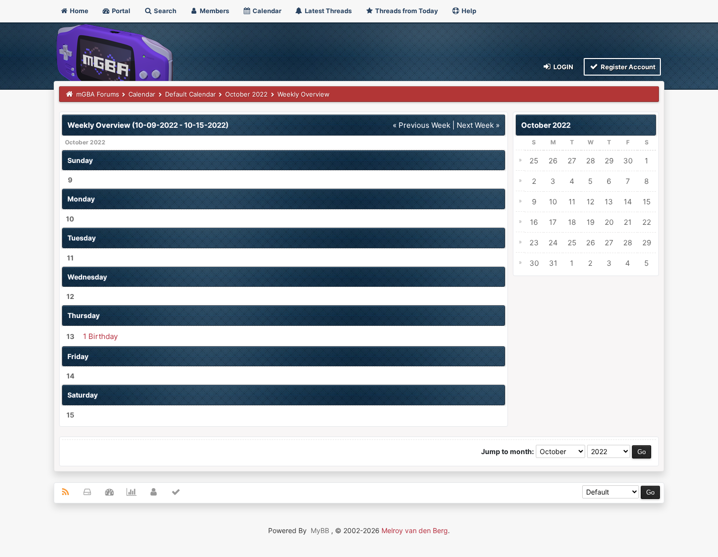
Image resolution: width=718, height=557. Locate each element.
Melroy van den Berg (414, 530)
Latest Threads (327, 11)
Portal (120, 11)
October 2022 (246, 94)
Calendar (266, 11)
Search (164, 11)
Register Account (627, 67)
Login (562, 67)
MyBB (320, 530)
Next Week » (478, 125)
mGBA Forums (97, 94)
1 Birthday (100, 336)
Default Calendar (190, 94)
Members (213, 11)
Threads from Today (406, 11)
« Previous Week (421, 125)
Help (468, 11)
